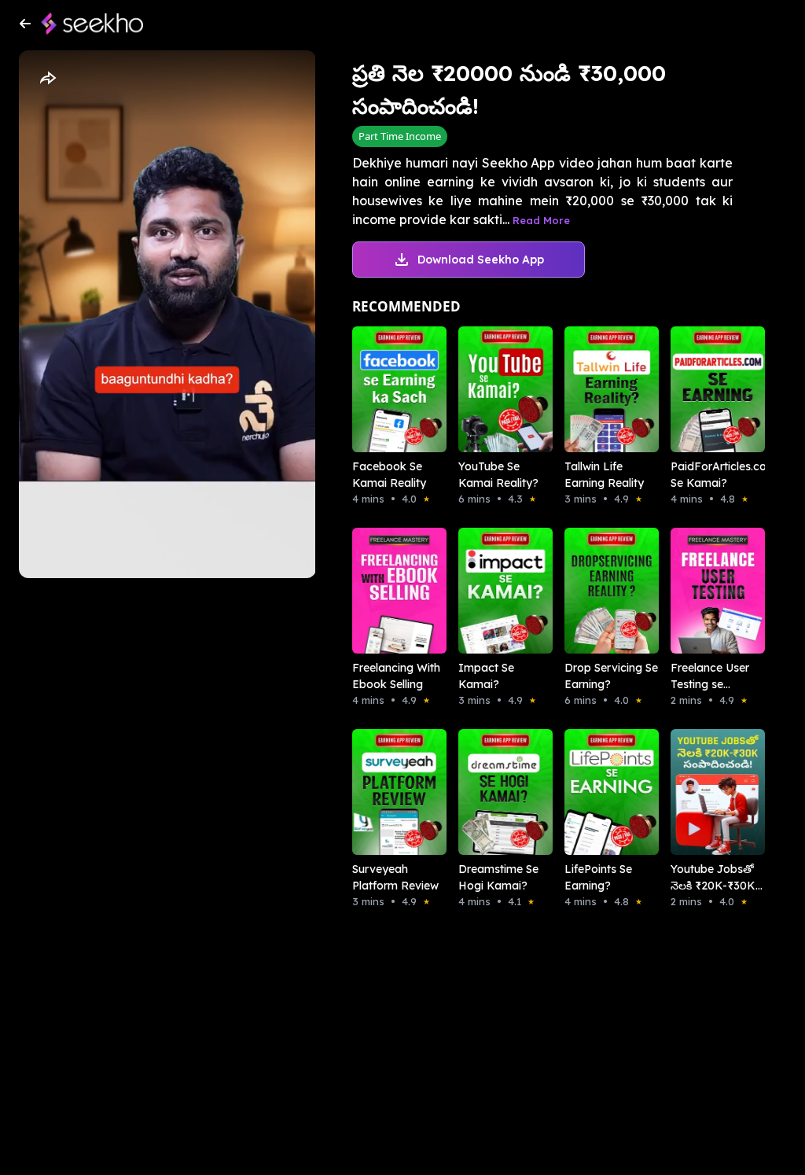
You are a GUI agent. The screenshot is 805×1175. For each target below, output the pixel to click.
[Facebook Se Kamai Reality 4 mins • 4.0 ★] (383, 389)
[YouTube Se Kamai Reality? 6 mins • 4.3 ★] (489, 389)
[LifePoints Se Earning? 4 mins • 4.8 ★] (595, 792)
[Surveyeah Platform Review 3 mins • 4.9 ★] (383, 792)
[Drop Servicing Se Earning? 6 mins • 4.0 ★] (595, 591)
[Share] (47, 78)
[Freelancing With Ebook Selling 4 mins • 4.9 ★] (383, 591)
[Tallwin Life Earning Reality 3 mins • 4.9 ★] (595, 389)
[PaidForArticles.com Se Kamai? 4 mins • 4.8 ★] (702, 389)
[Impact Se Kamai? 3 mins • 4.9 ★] (489, 591)
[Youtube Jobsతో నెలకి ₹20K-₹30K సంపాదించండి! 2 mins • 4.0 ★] (702, 792)
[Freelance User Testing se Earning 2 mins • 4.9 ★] (702, 591)
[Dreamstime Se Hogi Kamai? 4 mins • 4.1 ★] (489, 792)
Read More (541, 220)
